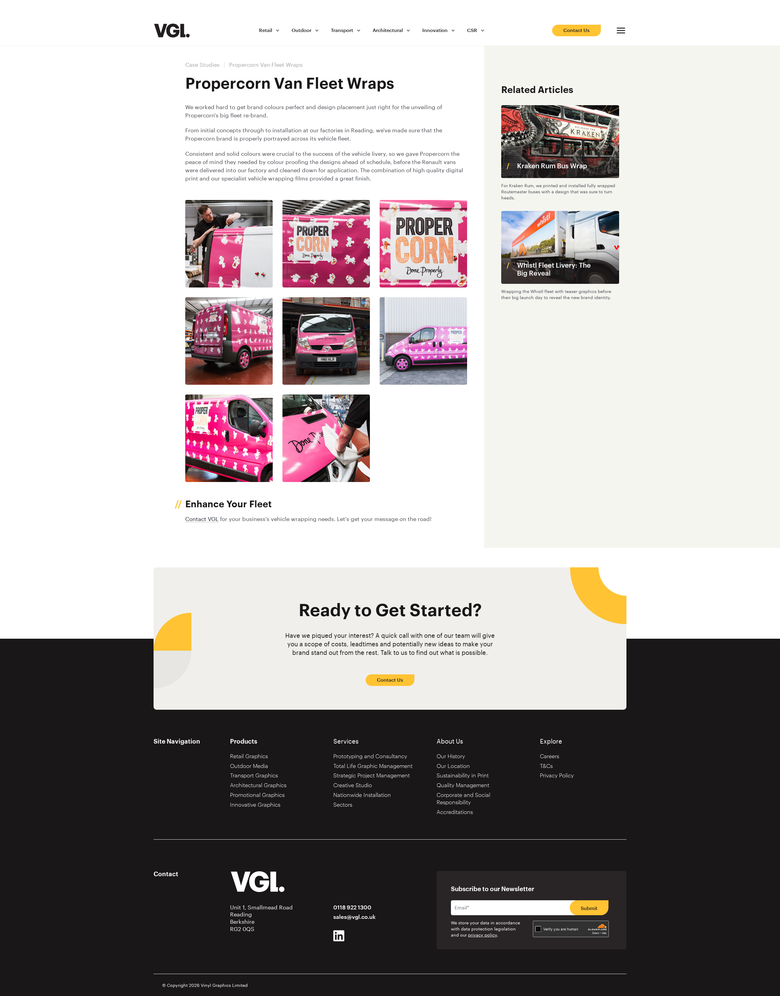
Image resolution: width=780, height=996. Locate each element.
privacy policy (482, 935)
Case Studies (202, 65)
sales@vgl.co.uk (354, 917)
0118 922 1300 (352, 907)
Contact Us (576, 30)
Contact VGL (201, 519)
